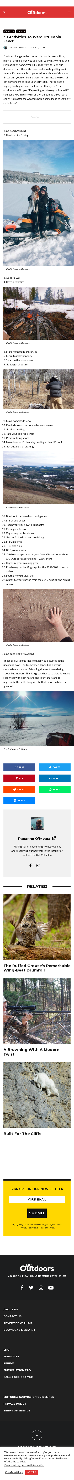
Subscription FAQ (17, 1370)
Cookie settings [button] (14, 1472)
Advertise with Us (17, 1323)
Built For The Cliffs (22, 1134)
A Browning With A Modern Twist (31, 1052)
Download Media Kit (19, 1329)
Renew (8, 1363)
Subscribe (11, 1356)
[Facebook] (22, 1288)
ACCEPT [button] (31, 1472)
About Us (10, 1309)
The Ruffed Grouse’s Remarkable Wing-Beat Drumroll (37, 968)
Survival (21, 31)
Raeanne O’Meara (18, 47)
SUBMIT (37, 1213)
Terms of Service (16, 1410)
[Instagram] (41, 1288)
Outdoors (9, 31)
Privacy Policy (14, 1403)
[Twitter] (31, 1288)
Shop (7, 1349)
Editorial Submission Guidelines (28, 1396)
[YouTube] (51, 1288)
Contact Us (12, 1316)
